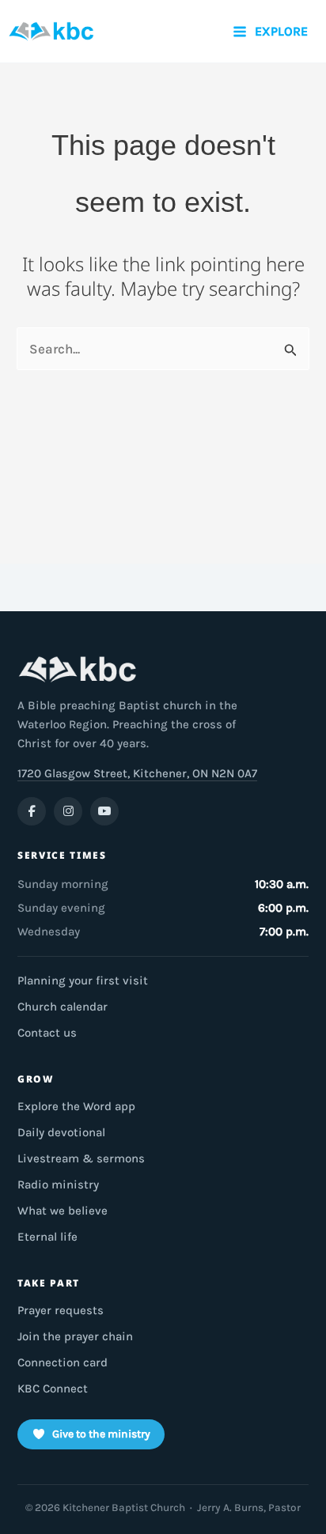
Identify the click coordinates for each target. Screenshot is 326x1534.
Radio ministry (58, 1184)
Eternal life (47, 1237)
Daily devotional (61, 1132)
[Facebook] (31, 811)
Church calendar (62, 1006)
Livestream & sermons (81, 1158)
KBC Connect (52, 1388)
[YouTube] (104, 811)
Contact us (47, 1033)
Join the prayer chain (75, 1336)
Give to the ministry (101, 1434)
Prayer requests (60, 1310)
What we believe (62, 1210)
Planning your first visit (82, 980)
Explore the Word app (76, 1106)
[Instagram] (68, 811)
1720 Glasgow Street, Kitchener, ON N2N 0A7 (137, 773)
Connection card (62, 1362)
